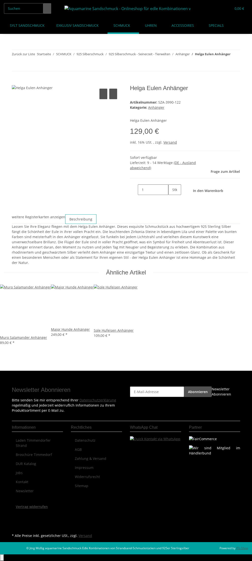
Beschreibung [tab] (80, 219)
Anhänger (156, 107)
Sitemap (81, 485)
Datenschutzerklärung (97, 400)
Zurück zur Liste (23, 54)
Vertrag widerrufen (32, 506)
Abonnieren (198, 391)
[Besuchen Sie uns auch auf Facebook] (16, 515)
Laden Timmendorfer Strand (33, 443)
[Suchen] (47, 8)
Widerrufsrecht (87, 476)
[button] (218, 8)
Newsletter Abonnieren (221, 392)
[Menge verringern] (134, 189)
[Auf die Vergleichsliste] (103, 94)
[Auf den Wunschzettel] (113, 94)
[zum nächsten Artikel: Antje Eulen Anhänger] (234, 65)
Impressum (84, 467)
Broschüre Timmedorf (34, 454)
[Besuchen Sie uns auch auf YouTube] (16, 520)
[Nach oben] (2, 557)
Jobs (19, 472)
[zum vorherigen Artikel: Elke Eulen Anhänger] (234, 55)
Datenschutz (85, 440)
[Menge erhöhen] (172, 200)
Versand (170, 142)
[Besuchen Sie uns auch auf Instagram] (16, 526)
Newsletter (25, 491)
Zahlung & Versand (90, 458)
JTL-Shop (242, 548)
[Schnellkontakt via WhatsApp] (155, 438)
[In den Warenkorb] (16, 82)
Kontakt (22, 481)
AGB (78, 449)
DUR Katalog (26, 463)
